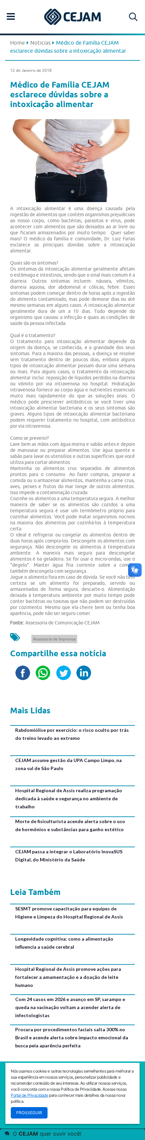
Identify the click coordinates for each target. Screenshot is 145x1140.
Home (17, 43)
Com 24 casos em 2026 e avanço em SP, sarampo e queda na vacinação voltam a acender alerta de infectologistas (70, 1007)
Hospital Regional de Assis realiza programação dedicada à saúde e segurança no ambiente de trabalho (68, 798)
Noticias (40, 43)
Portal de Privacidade (29, 1095)
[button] (19, 159)
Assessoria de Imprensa (54, 639)
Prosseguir (29, 1112)
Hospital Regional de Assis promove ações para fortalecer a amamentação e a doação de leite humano (68, 977)
